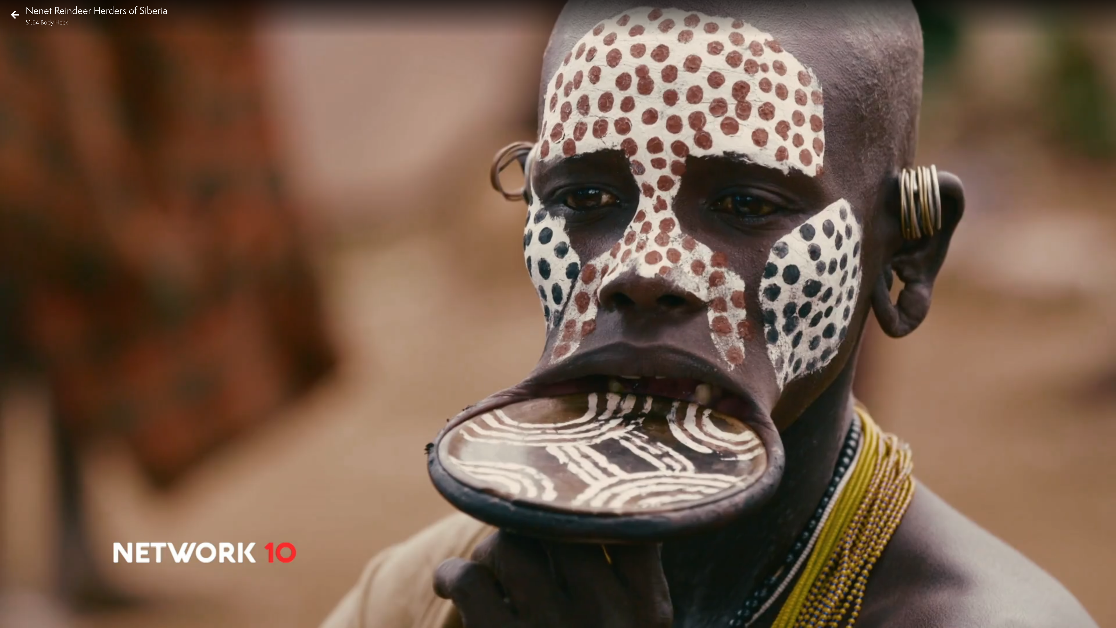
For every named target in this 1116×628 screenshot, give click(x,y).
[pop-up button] (1088, 618)
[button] (9, 618)
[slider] (556, 609)
